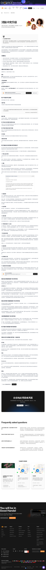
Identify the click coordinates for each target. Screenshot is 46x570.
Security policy (23, 566)
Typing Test (29, 536)
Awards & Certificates (22, 530)
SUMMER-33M (5, 4)
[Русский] (25, 562)
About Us (20, 528)
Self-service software (40, 534)
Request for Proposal (13, 536)
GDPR (33, 566)
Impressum (20, 536)
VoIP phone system (39, 532)
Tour (2, 536)
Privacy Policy (29, 566)
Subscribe (42, 551)
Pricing (2, 531)
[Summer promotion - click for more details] (23, 3)
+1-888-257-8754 (6, 552)
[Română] (23, 562)
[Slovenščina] (28, 562)
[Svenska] (30, 562)
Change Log (11, 534)
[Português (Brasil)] (21, 562)
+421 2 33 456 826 (6, 551)
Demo (34, 8)
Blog (28, 528)
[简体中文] (34, 562)
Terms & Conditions (17, 566)
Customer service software (41, 530)
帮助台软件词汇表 (6, 12)
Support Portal (12, 528)
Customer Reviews (21, 532)
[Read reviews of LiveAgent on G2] (26, 552)
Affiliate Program (21, 534)
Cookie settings (41, 566)
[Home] (1, 12)
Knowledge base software (40, 528)
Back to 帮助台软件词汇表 (7, 384)
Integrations (3, 534)
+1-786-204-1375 (6, 554)
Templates (29, 534)
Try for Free (14, 384)
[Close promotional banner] (44, 1)
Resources (17, 8)
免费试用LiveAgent (20, 405)
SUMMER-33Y (14, 4)
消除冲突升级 (13, 12)
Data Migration (12, 530)
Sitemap (37, 566)
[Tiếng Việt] (33, 562)
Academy (29, 532)
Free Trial (30, 8)
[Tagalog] (31, 562)
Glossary (29, 530)
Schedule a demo (5, 556)
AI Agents (10, 8)
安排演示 (26, 405)
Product (13, 8)
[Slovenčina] (26, 562)
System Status (12, 532)
